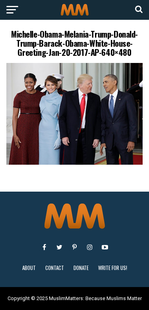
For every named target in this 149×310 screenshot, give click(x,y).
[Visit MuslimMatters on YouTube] (105, 247)
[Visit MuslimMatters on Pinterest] (75, 247)
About (29, 268)
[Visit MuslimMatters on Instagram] (90, 247)
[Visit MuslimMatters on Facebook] (44, 247)
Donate (81, 268)
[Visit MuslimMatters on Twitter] (60, 247)
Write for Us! (112, 268)
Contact (54, 268)
